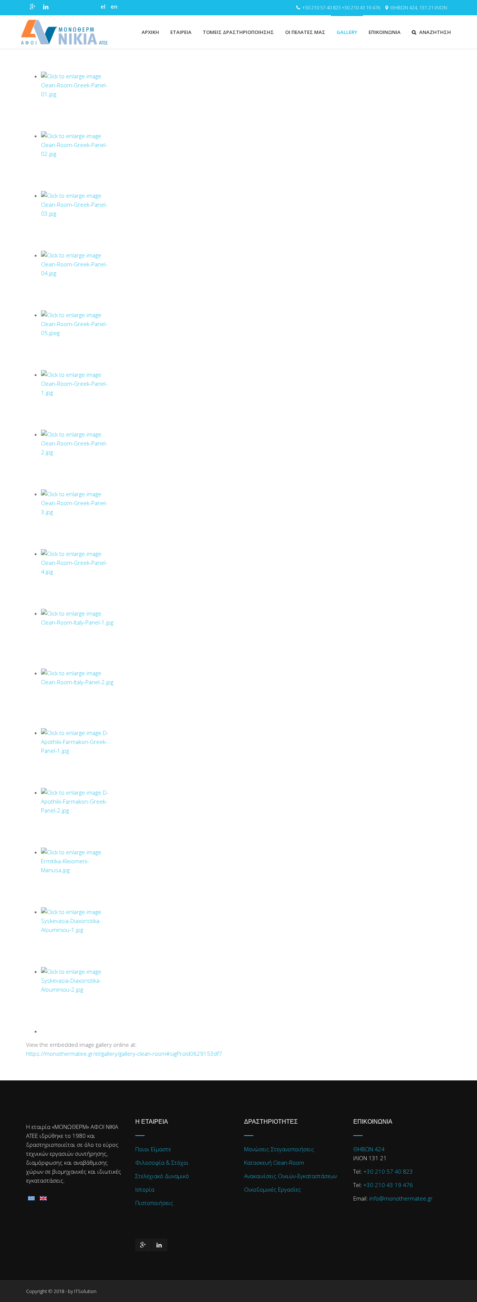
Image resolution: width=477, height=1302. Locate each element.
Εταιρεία (181, 32)
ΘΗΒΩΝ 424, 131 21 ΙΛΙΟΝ (418, 7)
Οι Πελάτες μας (305, 32)
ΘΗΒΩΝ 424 (369, 1149)
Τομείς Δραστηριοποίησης (238, 32)
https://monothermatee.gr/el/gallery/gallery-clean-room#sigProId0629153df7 (124, 1053)
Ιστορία (144, 1189)
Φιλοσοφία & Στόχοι (162, 1162)
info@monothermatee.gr (401, 1198)
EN (114, 6)
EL (104, 6)
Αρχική (150, 32)
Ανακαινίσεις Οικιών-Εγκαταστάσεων (290, 1176)
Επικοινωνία (385, 32)
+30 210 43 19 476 (361, 7)
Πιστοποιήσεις (154, 1202)
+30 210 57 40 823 (321, 7)
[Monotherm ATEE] (64, 32)
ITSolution (85, 1291)
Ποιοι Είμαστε (153, 1149)
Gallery (347, 32)
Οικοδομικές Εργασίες (272, 1189)
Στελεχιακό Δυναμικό (162, 1176)
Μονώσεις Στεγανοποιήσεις (279, 1149)
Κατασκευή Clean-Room (274, 1162)
